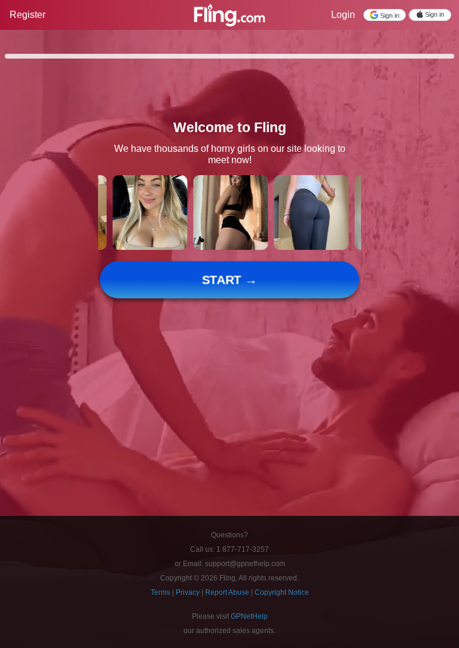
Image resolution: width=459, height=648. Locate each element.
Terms (161, 592)
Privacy (188, 592)
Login (343, 15)
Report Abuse (228, 592)
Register (27, 15)
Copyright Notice (282, 592)
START (230, 280)
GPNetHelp (249, 616)
